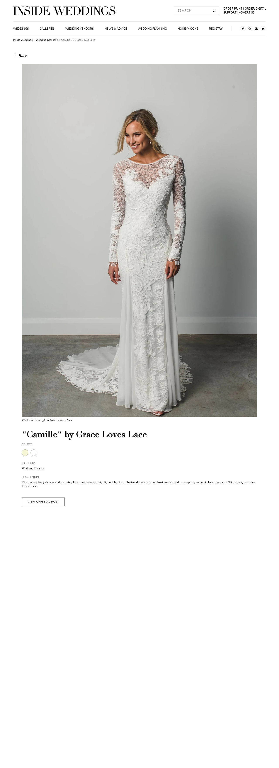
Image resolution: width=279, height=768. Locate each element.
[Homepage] (64, 10)
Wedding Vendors (79, 29)
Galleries (47, 29)
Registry (216, 29)
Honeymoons (188, 29)
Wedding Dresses (33, 468)
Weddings (21, 29)
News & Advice (116, 29)
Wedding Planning (152, 29)
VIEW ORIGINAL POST (43, 501)
